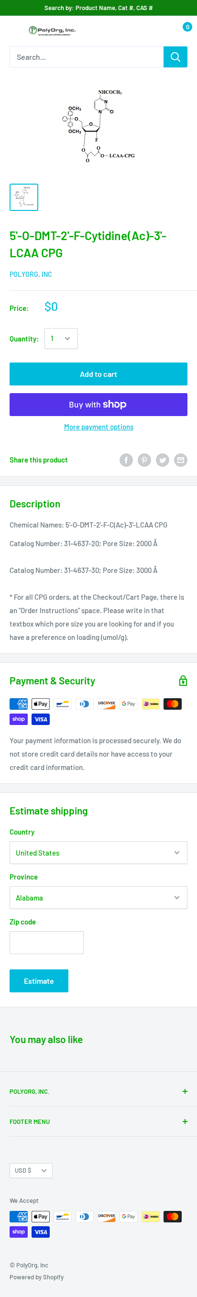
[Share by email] (180, 459)
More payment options (98, 426)
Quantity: (24, 338)
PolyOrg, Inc (31, 274)
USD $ (23, 1170)
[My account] (160, 31)
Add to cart (98, 373)
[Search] (175, 56)
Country (22, 831)
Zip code (23, 921)
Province (24, 876)
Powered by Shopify (37, 1277)
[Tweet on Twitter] (162, 459)
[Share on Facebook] (126, 459)
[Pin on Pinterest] (144, 459)
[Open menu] (14, 31)
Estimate (39, 980)
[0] (180, 31)
